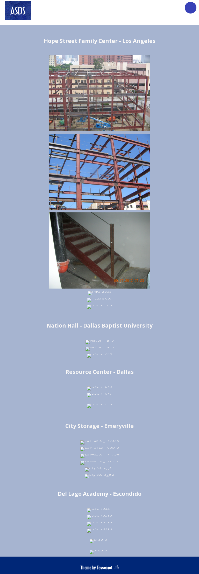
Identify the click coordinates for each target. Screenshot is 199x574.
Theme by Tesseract (96, 567)
